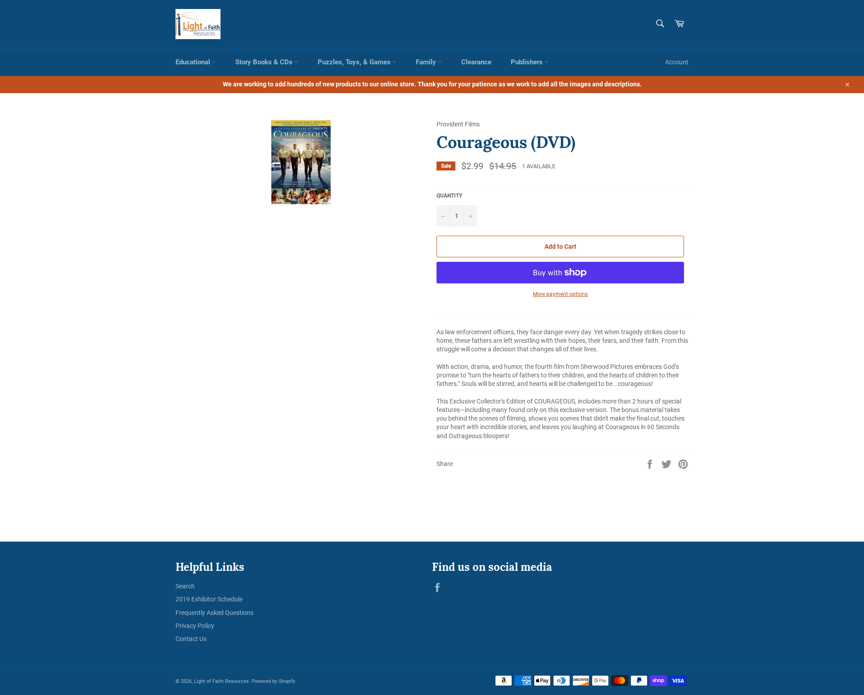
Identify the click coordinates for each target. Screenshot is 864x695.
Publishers (527, 62)
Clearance (476, 62)
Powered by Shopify (273, 681)
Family (427, 62)
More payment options (560, 294)
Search (185, 586)
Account (676, 62)
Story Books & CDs (264, 62)
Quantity (449, 196)
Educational (194, 62)
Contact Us (191, 638)
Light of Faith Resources (221, 681)
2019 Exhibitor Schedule (209, 599)
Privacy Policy (195, 625)
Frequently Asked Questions (214, 612)
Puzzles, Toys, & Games (355, 62)
